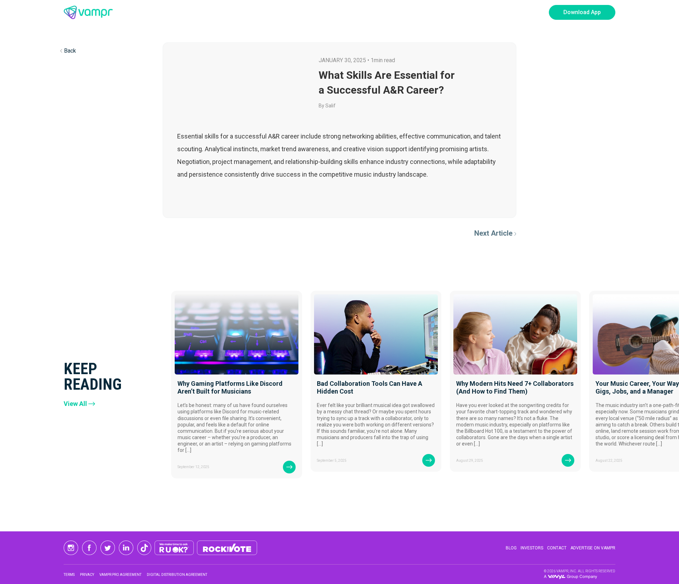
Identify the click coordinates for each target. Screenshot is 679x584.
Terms (69, 575)
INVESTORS (532, 547)
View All (75, 403)
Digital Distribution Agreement (177, 575)
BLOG (511, 547)
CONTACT (557, 547)
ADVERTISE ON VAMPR (592, 547)
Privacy (87, 575)
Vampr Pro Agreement (120, 575)
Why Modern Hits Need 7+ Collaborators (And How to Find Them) (515, 387)
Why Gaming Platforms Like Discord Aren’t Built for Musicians (230, 387)
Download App (582, 12)
